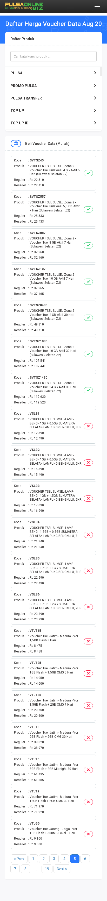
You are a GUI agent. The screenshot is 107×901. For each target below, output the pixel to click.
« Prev (19, 859)
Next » (62, 869)
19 (47, 869)
